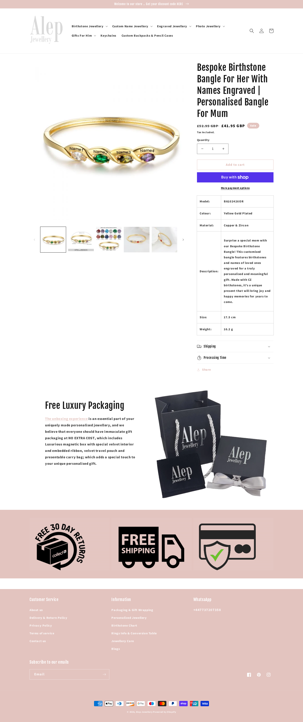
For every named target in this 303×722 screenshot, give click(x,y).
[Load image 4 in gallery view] (136, 239)
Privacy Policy (41, 625)
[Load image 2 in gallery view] (81, 239)
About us (36, 610)
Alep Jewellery (144, 711)
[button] (89, 26)
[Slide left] (34, 240)
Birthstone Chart (124, 625)
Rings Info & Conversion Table (134, 633)
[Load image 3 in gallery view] (109, 239)
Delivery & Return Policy (48, 618)
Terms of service (42, 633)
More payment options (235, 188)
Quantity (203, 140)
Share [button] (206, 370)
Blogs (115, 649)
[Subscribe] (104, 674)
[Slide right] (183, 240)
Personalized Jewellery (129, 618)
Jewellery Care (122, 641)
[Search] (252, 31)
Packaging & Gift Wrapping (132, 610)
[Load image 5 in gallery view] (164, 239)
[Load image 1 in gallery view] (53, 239)
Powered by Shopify (164, 711)
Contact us (38, 641)
